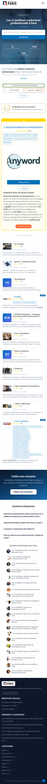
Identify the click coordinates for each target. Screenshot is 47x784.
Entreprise (7, 754)
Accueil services (9, 757)
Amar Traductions (21, 421)
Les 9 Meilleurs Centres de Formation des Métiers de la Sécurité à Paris (22, 720)
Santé (5, 750)
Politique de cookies (9, 706)
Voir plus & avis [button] (23, 226)
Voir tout (23, 95)
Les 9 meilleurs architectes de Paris (15, 735)
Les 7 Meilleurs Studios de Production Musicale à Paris (22, 725)
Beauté (6, 764)
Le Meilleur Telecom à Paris (12, 728)
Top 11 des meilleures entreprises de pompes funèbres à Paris (23, 739)
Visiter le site (23, 182)
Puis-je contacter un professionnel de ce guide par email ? (23, 536)
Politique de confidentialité (12, 702)
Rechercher (23, 37)
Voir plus (24, 78)
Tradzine (17, 297)
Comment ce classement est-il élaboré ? (19, 529)
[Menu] (43, 3)
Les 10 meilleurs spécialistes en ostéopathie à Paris (21, 731)
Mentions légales (8, 709)
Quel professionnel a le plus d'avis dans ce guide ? (23, 523)
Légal (5, 767)
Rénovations (8, 760)
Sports (6, 774)
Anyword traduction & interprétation (24, 127)
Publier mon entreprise (23, 492)
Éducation (7, 770)
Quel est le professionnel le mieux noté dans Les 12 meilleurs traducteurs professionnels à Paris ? (23, 515)
